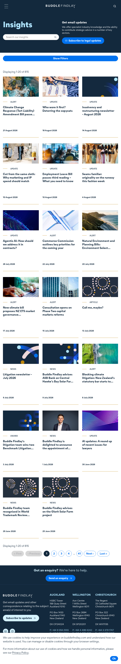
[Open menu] (6, 6)
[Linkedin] (5, 631)
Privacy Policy (20, 652)
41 (80, 553)
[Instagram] (12, 631)
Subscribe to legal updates (85, 40)
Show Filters (60, 58)
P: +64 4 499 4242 (82, 630)
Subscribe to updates (19, 618)
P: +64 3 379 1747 (104, 630)
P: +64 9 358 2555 (59, 630)
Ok (114, 658)
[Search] (114, 6)
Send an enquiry (58, 578)
